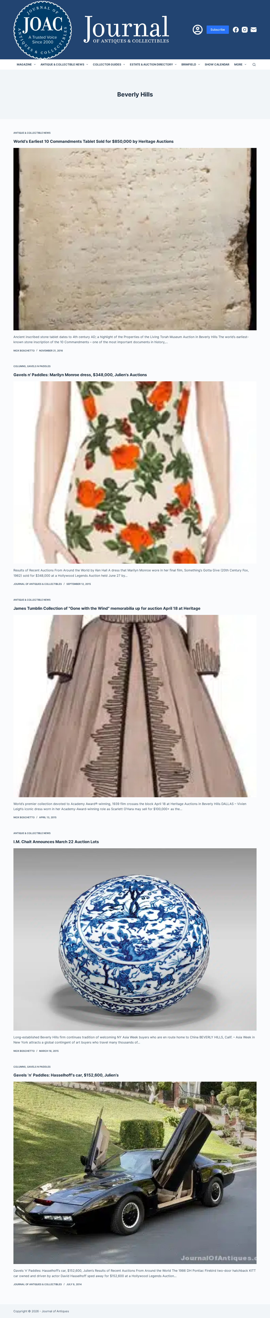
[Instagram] (245, 30)
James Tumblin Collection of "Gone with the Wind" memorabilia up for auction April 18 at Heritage (106, 608)
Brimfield (188, 64)
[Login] (198, 30)
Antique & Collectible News (62, 64)
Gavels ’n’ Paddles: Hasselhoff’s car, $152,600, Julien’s (66, 1075)
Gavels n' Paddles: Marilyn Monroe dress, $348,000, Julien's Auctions (80, 374)
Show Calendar (217, 64)
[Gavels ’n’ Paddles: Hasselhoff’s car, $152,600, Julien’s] (134, 1173)
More (238, 64)
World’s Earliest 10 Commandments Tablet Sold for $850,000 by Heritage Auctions (93, 141)
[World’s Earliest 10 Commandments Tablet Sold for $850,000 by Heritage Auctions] (134, 239)
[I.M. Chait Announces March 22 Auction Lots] (134, 939)
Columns (19, 366)
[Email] (254, 30)
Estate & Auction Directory (151, 64)
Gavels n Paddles (39, 366)
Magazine (24, 64)
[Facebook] (236, 30)
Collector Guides (107, 64)
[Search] (254, 64)
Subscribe (218, 29)
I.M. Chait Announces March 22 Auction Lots (56, 841)
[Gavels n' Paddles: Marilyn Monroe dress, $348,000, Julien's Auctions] (134, 472)
